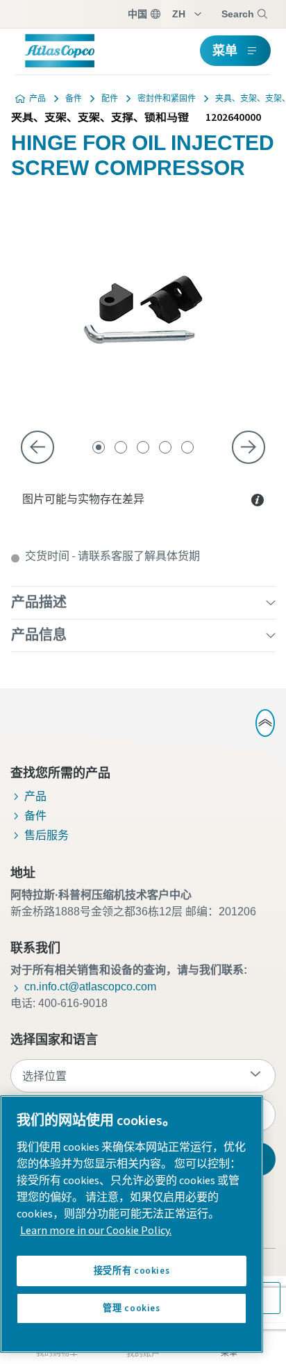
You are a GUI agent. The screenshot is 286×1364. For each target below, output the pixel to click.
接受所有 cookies (132, 1271)
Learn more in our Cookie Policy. (95, 1230)
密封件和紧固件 (166, 98)
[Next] (248, 447)
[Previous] (37, 447)
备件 (73, 98)
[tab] (98, 447)
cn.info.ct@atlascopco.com (90, 986)
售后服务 (46, 835)
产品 (37, 98)
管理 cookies (131, 1308)
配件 (109, 98)
